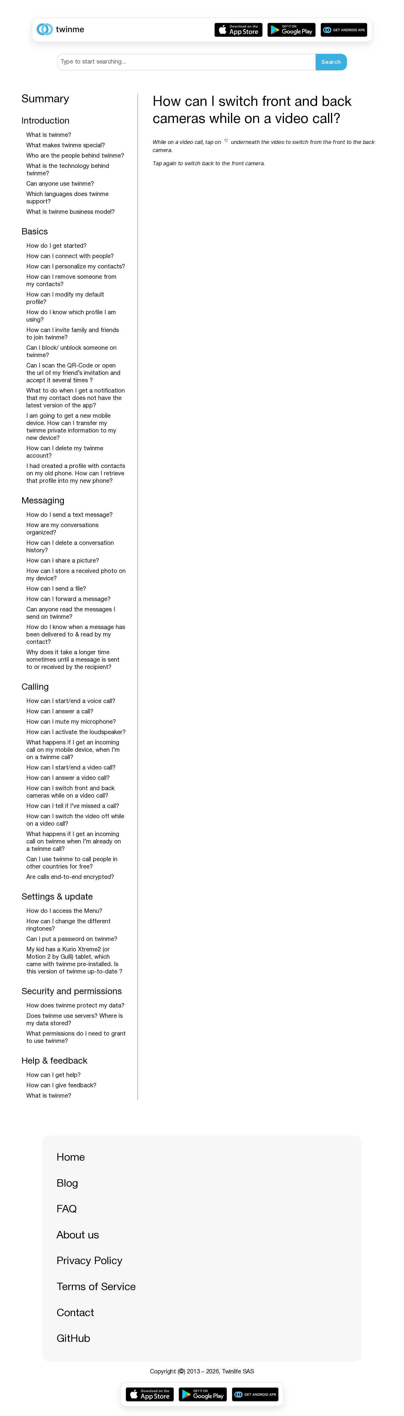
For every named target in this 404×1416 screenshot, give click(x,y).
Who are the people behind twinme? (75, 156)
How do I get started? (56, 246)
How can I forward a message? (68, 599)
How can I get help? (53, 1075)
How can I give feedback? (61, 1085)
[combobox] (186, 62)
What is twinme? (48, 135)
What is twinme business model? (70, 212)
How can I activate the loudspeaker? (76, 732)
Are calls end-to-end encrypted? (70, 877)
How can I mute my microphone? (71, 722)
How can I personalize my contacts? (75, 267)
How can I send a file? (56, 589)
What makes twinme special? (65, 145)
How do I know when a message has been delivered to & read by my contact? (75, 635)
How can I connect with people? (70, 256)
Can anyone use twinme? (60, 184)
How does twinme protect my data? (75, 1006)
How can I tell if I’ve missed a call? (72, 806)
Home (70, 1158)
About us (77, 1235)
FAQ (66, 1209)
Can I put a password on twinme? (71, 939)
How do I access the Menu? (64, 911)
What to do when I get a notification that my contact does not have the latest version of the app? (75, 398)
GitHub (73, 1339)
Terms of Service (96, 1287)
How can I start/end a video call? (71, 768)
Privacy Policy (89, 1261)
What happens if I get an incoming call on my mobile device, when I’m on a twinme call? (73, 750)
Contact (75, 1313)
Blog (67, 1184)
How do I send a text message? (69, 515)
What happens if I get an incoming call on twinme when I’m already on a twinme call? (73, 842)
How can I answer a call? (59, 712)
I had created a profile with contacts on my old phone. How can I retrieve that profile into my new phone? (75, 474)
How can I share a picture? (62, 561)
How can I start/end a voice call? (70, 701)
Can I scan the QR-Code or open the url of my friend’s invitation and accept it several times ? (73, 373)
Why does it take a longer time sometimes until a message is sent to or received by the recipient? (72, 660)
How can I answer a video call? (68, 778)
